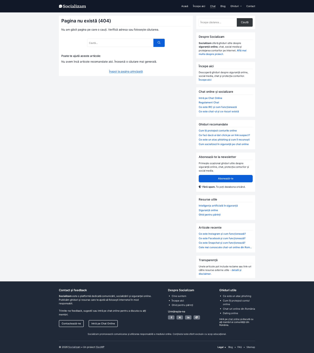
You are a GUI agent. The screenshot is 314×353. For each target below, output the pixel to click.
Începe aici (199, 6)
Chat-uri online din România (239, 308)
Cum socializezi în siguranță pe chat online (224, 144)
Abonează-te (225, 178)
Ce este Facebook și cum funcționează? (222, 238)
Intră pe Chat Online (210, 98)
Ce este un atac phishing (237, 296)
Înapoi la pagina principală (126, 71)
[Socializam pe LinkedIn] (188, 317)
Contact (250, 6)
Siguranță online (208, 210)
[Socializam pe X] (179, 317)
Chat (213, 6)
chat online (234, 319)
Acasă (184, 6)
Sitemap (250, 347)
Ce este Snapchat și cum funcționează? (222, 242)
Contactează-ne (71, 323)
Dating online (230, 313)
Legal (221, 347)
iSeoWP (100, 347)
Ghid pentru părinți (210, 214)
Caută (245, 22)
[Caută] (159, 43)
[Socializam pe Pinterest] (196, 317)
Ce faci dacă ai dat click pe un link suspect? (224, 135)
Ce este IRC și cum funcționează (218, 107)
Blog (223, 6)
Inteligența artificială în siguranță (218, 205)
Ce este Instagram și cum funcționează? (222, 233)
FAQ (239, 347)
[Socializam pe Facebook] (171, 317)
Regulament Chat (209, 102)
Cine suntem (179, 296)
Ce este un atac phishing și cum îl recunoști (224, 139)
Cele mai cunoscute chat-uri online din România (226, 247)
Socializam (74, 347)
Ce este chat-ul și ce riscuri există (219, 111)
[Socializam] (72, 6)
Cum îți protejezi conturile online (218, 130)
